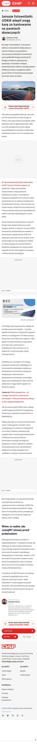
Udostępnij (8, 631)
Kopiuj (28, 637)
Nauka (22, 671)
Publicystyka (25, 675)
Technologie (6, 671)
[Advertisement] (18, 275)
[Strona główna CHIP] (17, 3)
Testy (4, 675)
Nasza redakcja (7, 689)
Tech (17, 10)
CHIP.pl (9, 708)
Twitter (7, 637)
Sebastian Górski (12, 37)
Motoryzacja (6, 679)
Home (6, 11)
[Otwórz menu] (33, 3)
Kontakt (5, 693)
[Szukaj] (29, 3)
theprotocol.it (6, 711)
